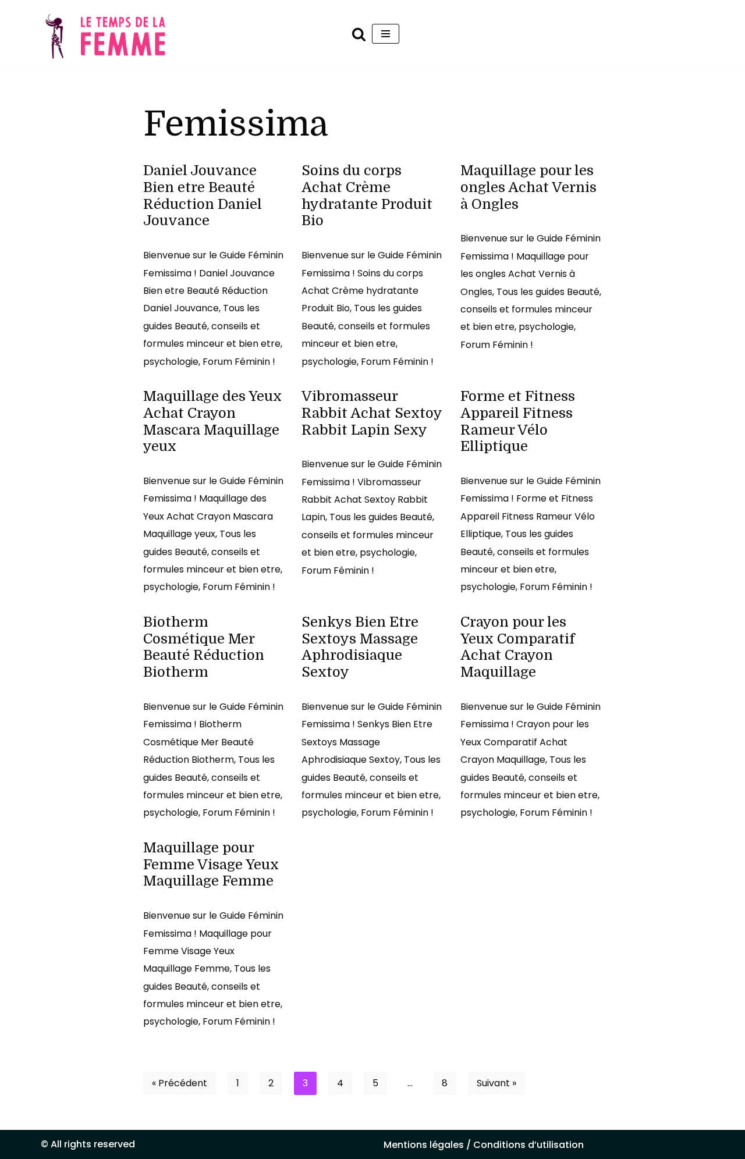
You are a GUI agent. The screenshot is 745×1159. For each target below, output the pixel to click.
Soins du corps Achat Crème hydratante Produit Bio (366, 195)
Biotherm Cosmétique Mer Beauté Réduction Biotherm (203, 647)
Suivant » (496, 1083)
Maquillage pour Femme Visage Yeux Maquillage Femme (211, 865)
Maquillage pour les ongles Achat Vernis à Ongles (528, 187)
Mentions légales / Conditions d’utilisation (484, 1144)
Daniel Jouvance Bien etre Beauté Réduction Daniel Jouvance (202, 195)
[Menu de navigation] (385, 34)
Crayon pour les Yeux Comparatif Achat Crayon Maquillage (517, 647)
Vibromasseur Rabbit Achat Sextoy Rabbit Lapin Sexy (371, 413)
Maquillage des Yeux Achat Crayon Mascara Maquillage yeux (212, 421)
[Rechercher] (359, 34)
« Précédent (179, 1083)
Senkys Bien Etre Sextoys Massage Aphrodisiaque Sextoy (359, 647)
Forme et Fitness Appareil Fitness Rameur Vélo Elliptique (517, 421)
